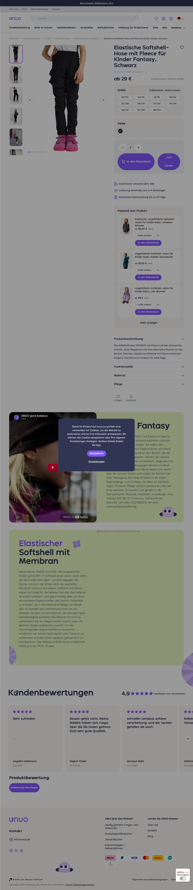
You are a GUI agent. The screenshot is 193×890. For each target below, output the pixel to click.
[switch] (183, 878)
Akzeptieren (96, 453)
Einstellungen (97, 462)
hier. (98, 444)
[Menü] (188, 870)
